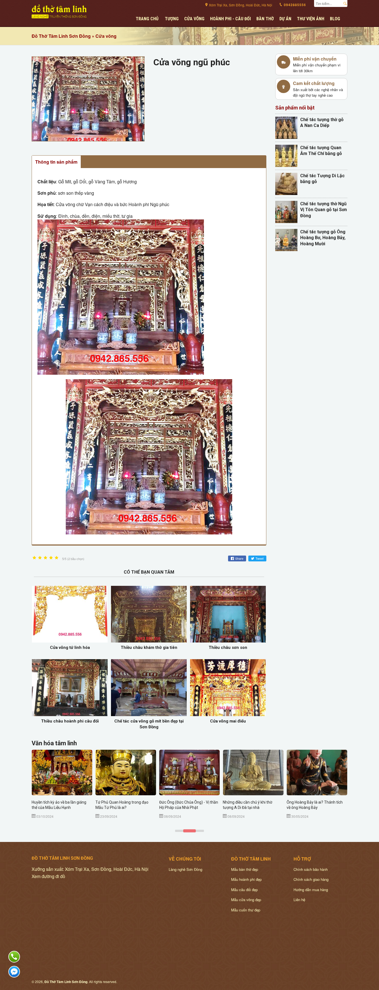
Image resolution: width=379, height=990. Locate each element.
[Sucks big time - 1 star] (34, 558)
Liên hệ (299, 899)
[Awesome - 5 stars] (56, 558)
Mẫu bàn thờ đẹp (244, 869)
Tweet (260, 558)
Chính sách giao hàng (311, 879)
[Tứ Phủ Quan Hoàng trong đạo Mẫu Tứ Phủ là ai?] (125, 772)
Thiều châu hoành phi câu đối (70, 721)
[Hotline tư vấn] (14, 956)
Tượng (172, 18)
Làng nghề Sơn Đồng (185, 869)
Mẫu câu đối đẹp (244, 889)
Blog (335, 18)
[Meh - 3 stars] (45, 558)
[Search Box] (346, 3)
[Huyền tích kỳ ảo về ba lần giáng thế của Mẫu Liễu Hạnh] (62, 772)
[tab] (179, 831)
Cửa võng (194, 18)
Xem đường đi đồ (48, 876)
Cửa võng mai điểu (228, 721)
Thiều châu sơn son (228, 647)
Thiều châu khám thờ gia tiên (149, 647)
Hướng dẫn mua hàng (311, 889)
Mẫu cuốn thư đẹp (245, 909)
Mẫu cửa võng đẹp (246, 899)
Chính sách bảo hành (311, 869)
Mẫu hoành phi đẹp (246, 879)
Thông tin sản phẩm (56, 162)
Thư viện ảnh (310, 18)
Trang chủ (147, 18)
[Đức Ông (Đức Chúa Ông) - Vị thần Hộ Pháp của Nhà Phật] (189, 772)
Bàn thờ (265, 18)
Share (239, 558)
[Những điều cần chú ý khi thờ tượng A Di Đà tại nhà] (253, 772)
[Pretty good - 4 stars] (51, 558)
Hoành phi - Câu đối (230, 18)
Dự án (285, 18)
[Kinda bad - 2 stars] (40, 558)
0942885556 (294, 4)
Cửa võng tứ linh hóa (70, 647)
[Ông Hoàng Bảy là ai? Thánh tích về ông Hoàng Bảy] (317, 772)
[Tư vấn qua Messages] (14, 972)
